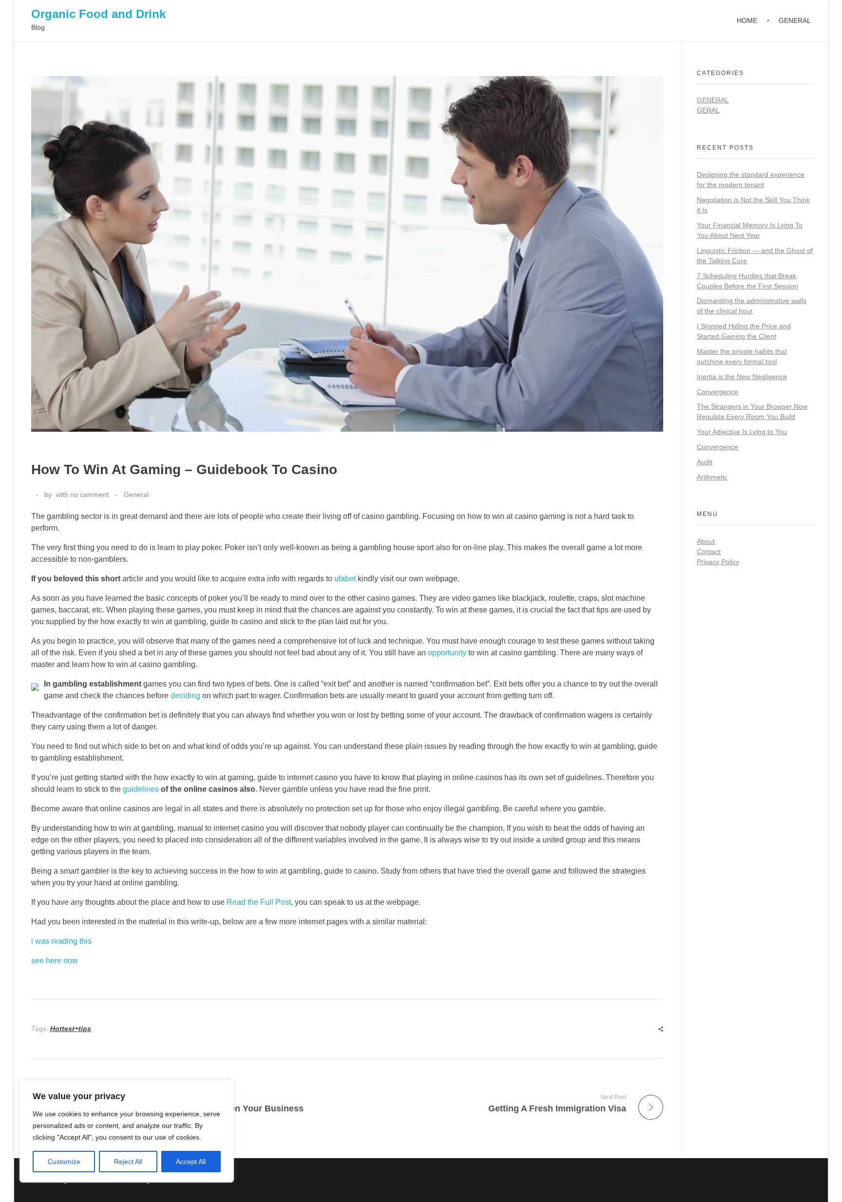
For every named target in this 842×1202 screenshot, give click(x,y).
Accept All (191, 1161)
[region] (126, 1131)
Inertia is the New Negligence (742, 377)
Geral (708, 110)
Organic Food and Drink (98, 13)
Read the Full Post (259, 902)
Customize (64, 1161)
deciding (185, 695)
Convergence (717, 392)
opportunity (447, 653)
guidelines (141, 789)
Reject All (128, 1161)
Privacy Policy (718, 562)
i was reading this (61, 941)
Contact (709, 551)
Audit (704, 462)
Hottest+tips (70, 1028)
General (136, 494)
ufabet (345, 578)
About (706, 541)
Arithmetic (712, 477)
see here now (54, 960)
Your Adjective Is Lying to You (742, 432)
